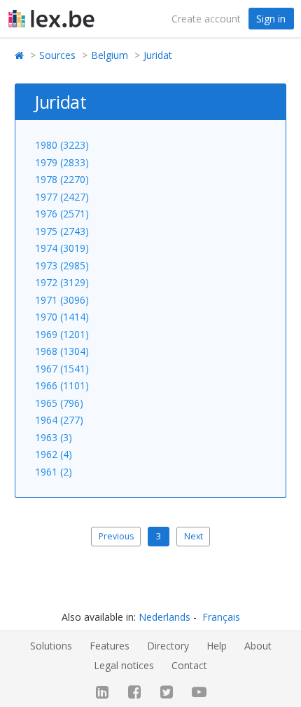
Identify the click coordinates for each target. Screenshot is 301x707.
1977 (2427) (62, 196)
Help (216, 645)
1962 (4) (53, 454)
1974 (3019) (62, 248)
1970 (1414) (62, 316)
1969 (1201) (62, 334)
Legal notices (124, 665)
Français (221, 617)
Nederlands (164, 617)
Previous (116, 536)
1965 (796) (59, 403)
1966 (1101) (62, 385)
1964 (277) (59, 419)
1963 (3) (53, 437)
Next (193, 536)
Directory (168, 645)
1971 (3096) (62, 300)
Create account (206, 18)
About (258, 645)
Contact (189, 665)
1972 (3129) (62, 282)
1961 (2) (53, 471)
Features (110, 645)
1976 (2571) (62, 213)
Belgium (109, 55)
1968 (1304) (62, 351)
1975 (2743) (62, 231)
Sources (57, 55)
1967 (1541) (62, 368)
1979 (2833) (62, 162)
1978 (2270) (62, 179)
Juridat (158, 55)
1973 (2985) (62, 265)
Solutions (51, 645)
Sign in (271, 18)
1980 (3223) (62, 145)
